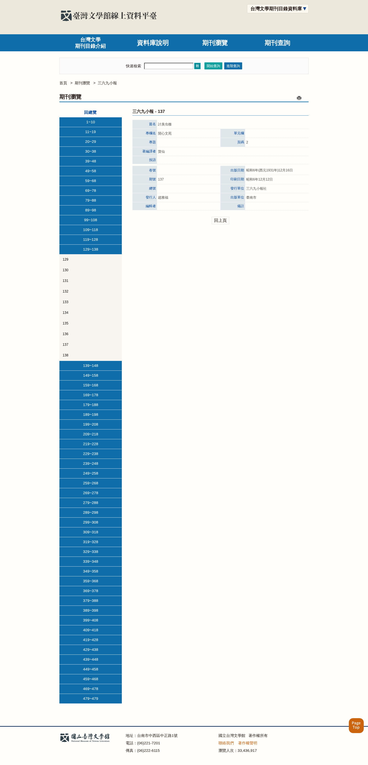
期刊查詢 (277, 42)
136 (65, 334)
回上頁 (220, 220)
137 (65, 344)
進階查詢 (233, 66)
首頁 (63, 83)
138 (65, 355)
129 (65, 259)
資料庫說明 (153, 42)
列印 (299, 98)
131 (65, 281)
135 (65, 323)
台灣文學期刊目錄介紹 (90, 43)
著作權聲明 (247, 743)
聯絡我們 (226, 743)
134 (65, 312)
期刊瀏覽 (215, 42)
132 (65, 291)
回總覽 (90, 112)
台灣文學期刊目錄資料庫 (276, 8)
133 (65, 302)
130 (65, 270)
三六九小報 (107, 83)
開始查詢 (213, 66)
